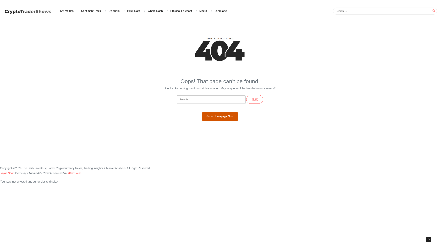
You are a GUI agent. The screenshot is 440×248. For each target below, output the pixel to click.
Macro (203, 10)
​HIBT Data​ (133, 10)
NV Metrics (67, 10)
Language (220, 10)
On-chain (114, 10)
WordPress (74, 173)
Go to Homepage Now (220, 116)
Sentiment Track (91, 10)
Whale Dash (155, 10)
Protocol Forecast (181, 10)
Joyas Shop (7, 173)
